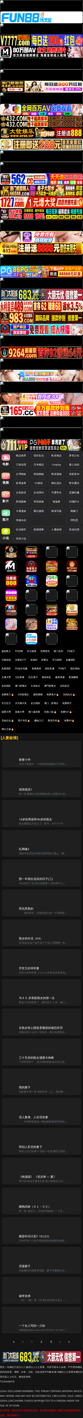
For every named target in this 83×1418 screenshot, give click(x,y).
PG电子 (71, 651)
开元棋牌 (31, 651)
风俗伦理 (74, 529)
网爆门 (74, 511)
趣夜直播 (60, 677)
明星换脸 (39, 501)
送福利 (33, 659)
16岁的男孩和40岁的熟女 (35, 819)
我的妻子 (25, 1087)
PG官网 (19, 651)
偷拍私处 (46, 677)
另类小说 (21, 538)
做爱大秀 (6, 711)
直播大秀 (20, 711)
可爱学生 (56, 492)
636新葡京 (23, 694)
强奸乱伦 (39, 455)
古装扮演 (21, 492)
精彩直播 (49, 668)
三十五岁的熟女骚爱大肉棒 (36, 1057)
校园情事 (39, 529)
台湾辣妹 (21, 474)
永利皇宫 (64, 685)
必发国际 (6, 685)
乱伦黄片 (33, 677)
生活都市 (21, 529)
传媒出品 (21, 520)
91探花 (39, 483)
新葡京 (44, 659)
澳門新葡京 (50, 685)
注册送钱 (6, 659)
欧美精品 (56, 455)
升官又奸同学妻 (29, 968)
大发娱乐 (35, 685)
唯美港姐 (56, 474)
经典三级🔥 (50, 711)
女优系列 (39, 492)
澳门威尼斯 (34, 711)
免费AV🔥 (69, 720)
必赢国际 (70, 659)
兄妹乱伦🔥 (8, 720)
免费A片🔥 (66, 711)
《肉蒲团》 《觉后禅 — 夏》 (37, 1177)
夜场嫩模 (73, 677)
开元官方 (6, 703)
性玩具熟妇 (26, 908)
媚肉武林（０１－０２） (35, 1206)
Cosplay (56, 464)
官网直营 (45, 651)
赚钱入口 (39, 720)
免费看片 (67, 703)
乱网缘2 (24, 849)
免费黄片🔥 (53, 694)
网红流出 (56, 483)
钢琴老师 (25, 1296)
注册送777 (20, 659)
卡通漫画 (21, 511)
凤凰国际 (6, 668)
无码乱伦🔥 (69, 694)
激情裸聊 (38, 694)
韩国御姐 (39, 474)
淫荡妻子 (25, 1266)
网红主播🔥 (8, 729)
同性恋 (74, 520)
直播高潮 (36, 668)
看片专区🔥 (24, 720)
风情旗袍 (21, 501)
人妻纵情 (56, 529)
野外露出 (74, 483)
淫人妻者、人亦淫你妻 (33, 1117)
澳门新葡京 (21, 685)
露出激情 (39, 511)
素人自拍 (74, 464)
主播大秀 (6, 677)
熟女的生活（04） (31, 938)
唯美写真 (56, 511)
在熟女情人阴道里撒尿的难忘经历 (41, 1028)
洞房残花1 (25, 789)
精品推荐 (21, 455)
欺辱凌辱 (21, 483)
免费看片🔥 (8, 694)
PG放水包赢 (21, 668)
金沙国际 (35, 703)
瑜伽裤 (56, 501)
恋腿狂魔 (74, 492)
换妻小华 (25, 759)
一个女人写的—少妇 (32, 1325)
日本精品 (39, 464)
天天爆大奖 (21, 703)
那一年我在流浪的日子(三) (36, 879)
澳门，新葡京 (51, 703)
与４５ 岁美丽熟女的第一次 (37, 998)
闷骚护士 (74, 501)
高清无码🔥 (54, 720)
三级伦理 (21, 464)
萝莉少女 (74, 455)
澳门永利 (58, 651)
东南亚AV (74, 474)
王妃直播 (20, 677)
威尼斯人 (6, 651)
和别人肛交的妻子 (30, 1147)
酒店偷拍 (75, 668)
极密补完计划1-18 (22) (34, 1236)
